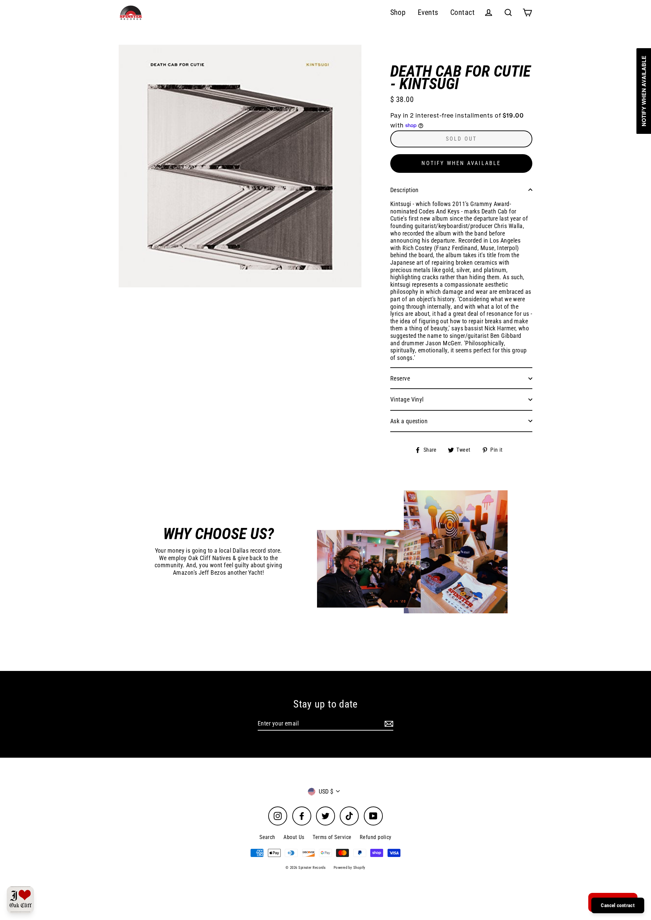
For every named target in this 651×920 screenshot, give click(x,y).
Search (267, 837)
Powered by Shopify (350, 867)
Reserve (400, 378)
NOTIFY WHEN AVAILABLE (461, 163)
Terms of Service (332, 837)
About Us (293, 837)
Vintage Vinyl (407, 399)
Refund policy (376, 837)
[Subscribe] (387, 724)
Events (428, 12)
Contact (462, 12)
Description (404, 189)
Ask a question (409, 421)
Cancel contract (618, 905)
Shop (398, 12)
